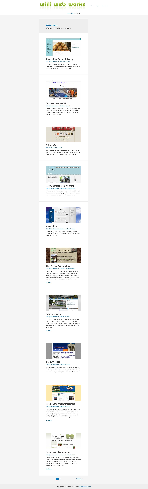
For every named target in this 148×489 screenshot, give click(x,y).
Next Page (79, 478)
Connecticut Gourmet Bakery (59, 59)
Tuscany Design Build (56, 103)
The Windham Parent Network (60, 185)
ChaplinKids (51, 226)
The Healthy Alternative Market (60, 403)
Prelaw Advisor (53, 361)
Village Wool (52, 145)
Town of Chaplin (53, 314)
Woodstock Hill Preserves (58, 452)
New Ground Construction (58, 266)
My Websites (52, 61)
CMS (47, 61)
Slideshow (62, 188)
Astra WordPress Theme (85, 486)
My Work (98, 6)
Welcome (92, 6)
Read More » (49, 282)
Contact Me (105, 6)
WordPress (62, 61)
